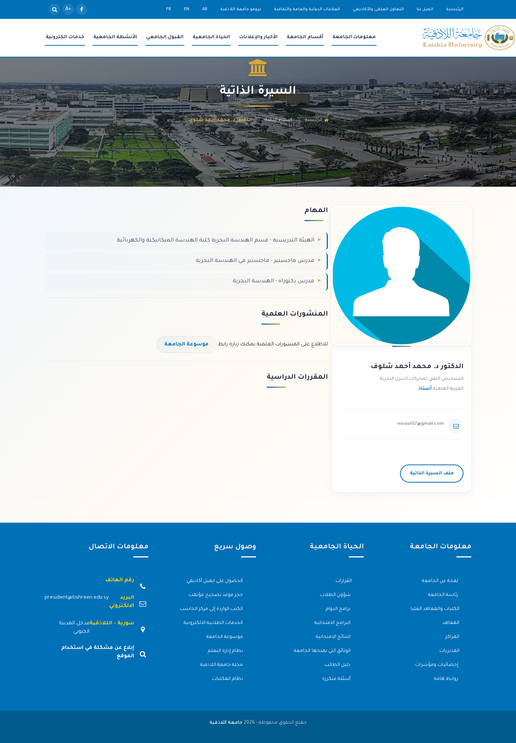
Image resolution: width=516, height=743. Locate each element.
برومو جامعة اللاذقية (240, 9)
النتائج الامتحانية (334, 637)
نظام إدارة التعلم (226, 651)
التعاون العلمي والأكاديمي (378, 9)
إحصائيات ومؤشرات (437, 665)
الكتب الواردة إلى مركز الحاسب (212, 609)
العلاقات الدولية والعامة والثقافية (307, 9)
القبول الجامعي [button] (165, 37)
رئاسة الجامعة (443, 595)
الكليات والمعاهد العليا (435, 609)
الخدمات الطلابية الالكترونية (214, 623)
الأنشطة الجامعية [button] (115, 37)
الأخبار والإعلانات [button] (258, 37)
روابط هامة (446, 679)
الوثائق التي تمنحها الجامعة (323, 651)
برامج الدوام (339, 609)
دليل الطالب (338, 665)
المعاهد (450, 623)
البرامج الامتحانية (333, 623)
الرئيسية (454, 9)
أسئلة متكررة (337, 679)
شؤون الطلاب (336, 595)
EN (186, 9)
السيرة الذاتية (278, 120)
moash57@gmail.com (420, 424)
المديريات (449, 651)
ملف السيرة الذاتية (432, 473)
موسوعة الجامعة (186, 344)
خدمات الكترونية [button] (65, 37)
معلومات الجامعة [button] (354, 37)
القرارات (343, 581)
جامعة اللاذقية (226, 723)
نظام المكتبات (228, 679)
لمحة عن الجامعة (440, 581)
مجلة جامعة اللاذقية (222, 665)
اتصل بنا (425, 9)
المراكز (452, 637)
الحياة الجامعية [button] (211, 37)
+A (68, 9)
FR (168, 9)
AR (204, 9)
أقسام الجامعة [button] (305, 37)
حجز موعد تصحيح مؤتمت (216, 595)
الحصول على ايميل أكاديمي (215, 581)
